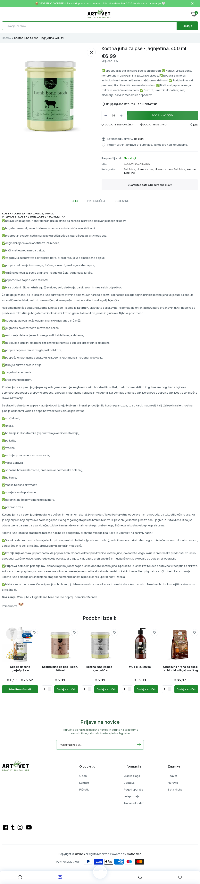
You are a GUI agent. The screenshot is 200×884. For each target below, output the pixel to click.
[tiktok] (13, 827)
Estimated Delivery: (120, 139)
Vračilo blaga (132, 776)
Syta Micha (175, 789)
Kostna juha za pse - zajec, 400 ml (100, 668)
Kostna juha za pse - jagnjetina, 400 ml (144, 48)
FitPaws (173, 782)
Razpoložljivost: (112, 158)
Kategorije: (109, 169)
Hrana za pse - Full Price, (171, 169)
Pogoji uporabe (133, 789)
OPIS (74, 201)
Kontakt (84, 782)
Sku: (104, 164)
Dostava (129, 782)
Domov (6, 38)
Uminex (80, 854)
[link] (34, 632)
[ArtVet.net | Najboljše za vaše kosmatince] (99, 14)
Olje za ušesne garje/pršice (20, 668)
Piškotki (84, 789)
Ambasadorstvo (134, 803)
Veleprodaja (131, 796)
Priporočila (96, 201)
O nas (83, 776)
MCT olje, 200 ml (140, 667)
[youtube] (29, 827)
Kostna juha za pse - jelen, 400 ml (60, 668)
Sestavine (122, 201)
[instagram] (21, 827)
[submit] (139, 744)
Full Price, (130, 169)
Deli (195, 124)
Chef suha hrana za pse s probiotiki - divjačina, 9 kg (180, 668)
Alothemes (134, 854)
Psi (133, 173)
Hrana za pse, (146, 169)
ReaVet (172, 776)
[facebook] (6, 827)
